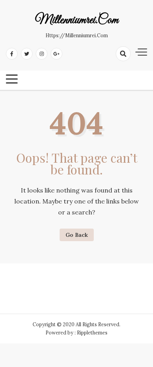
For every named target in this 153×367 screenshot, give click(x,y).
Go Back (77, 234)
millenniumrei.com (76, 20)
